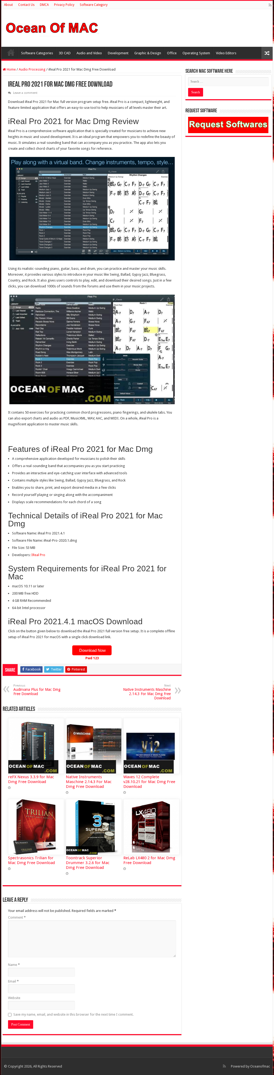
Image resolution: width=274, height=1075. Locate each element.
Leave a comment (25, 93)
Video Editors (226, 53)
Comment (17, 917)
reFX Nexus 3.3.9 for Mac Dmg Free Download (31, 779)
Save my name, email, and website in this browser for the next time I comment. (73, 1014)
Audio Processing (32, 69)
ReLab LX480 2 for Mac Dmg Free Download (149, 860)
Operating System (196, 53)
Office (172, 53)
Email (13, 981)
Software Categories (37, 53)
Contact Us (26, 5)
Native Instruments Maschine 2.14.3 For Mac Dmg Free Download (147, 692)
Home (11, 52)
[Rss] (270, 5)
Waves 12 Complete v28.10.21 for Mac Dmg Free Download (149, 782)
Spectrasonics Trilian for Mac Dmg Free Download (31, 860)
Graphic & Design (147, 53)
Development (118, 53)
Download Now (92, 650)
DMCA (44, 5)
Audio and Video (89, 53)
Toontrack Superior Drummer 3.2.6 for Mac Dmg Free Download (87, 863)
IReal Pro (38, 555)
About (8, 5)
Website (14, 998)
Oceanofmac (260, 1066)
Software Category (94, 5)
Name (14, 965)
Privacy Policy (64, 5)
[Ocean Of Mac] (52, 27)
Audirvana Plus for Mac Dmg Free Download (36, 690)
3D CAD (65, 53)
